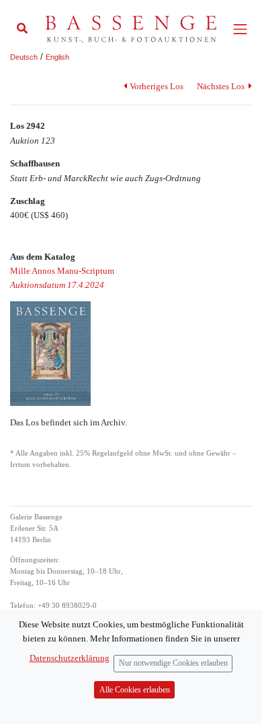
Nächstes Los (222, 86)
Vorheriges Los (156, 86)
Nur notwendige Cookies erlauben (173, 663)
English (57, 57)
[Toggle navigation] (240, 29)
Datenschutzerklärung (70, 658)
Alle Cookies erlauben (134, 690)
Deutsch (24, 57)
